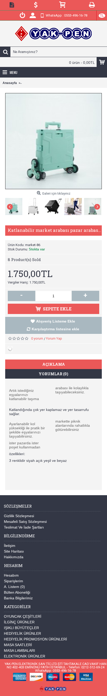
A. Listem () (14, 587)
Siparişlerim (13, 581)
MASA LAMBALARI (19, 650)
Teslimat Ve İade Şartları (24, 527)
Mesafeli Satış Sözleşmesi (25, 521)
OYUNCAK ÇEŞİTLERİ (22, 616)
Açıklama (53, 364)
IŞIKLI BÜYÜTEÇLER (21, 628)
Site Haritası (14, 551)
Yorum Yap (54, 338)
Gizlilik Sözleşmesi (19, 516)
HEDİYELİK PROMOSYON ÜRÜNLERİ (35, 639)
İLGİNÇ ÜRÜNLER (19, 622)
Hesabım (11, 575)
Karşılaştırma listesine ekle (55, 329)
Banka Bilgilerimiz (18, 598)
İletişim (9, 546)
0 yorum (37, 338)
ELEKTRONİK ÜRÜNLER (24, 656)
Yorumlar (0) (53, 373)
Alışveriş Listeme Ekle (55, 321)
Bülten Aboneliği (17, 592)
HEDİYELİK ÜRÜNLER (22, 633)
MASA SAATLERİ (18, 645)
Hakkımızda (13, 557)
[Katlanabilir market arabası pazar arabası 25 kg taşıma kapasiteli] (15, 205)
